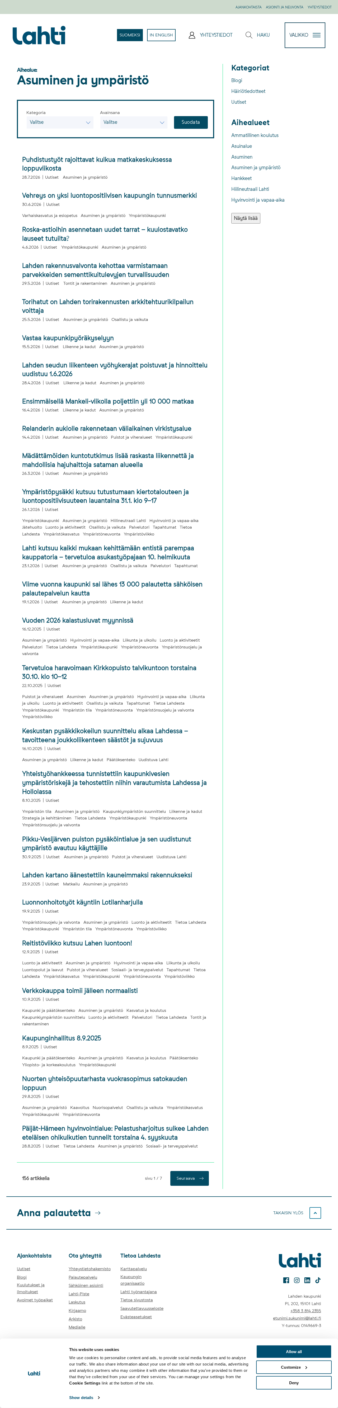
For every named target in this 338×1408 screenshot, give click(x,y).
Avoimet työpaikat (35, 1299)
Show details (81, 1397)
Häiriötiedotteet (248, 91)
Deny (294, 1382)
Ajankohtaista (249, 7)
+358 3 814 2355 (305, 1310)
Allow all (294, 1351)
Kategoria (36, 112)
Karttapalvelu (133, 1268)
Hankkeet (241, 178)
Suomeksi (131, 36)
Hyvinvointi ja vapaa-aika (258, 200)
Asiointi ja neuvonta (284, 7)
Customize (291, 1367)
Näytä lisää (246, 218)
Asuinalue (241, 146)
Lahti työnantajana (138, 1291)
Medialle (77, 1327)
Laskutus (77, 1302)
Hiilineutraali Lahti (250, 189)
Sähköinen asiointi (86, 1285)
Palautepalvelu (83, 1277)
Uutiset (238, 102)
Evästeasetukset (136, 1316)
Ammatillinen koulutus (255, 135)
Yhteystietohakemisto (90, 1268)
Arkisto (75, 1318)
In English (163, 36)
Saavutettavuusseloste (141, 1308)
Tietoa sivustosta (136, 1299)
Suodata (191, 122)
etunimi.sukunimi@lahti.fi (297, 1318)
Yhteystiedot (320, 7)
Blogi (236, 80)
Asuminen (241, 157)
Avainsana (110, 112)
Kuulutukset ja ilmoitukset (31, 1288)
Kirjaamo (77, 1310)
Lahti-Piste (79, 1293)
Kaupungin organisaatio (132, 1280)
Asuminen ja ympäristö (256, 167)
